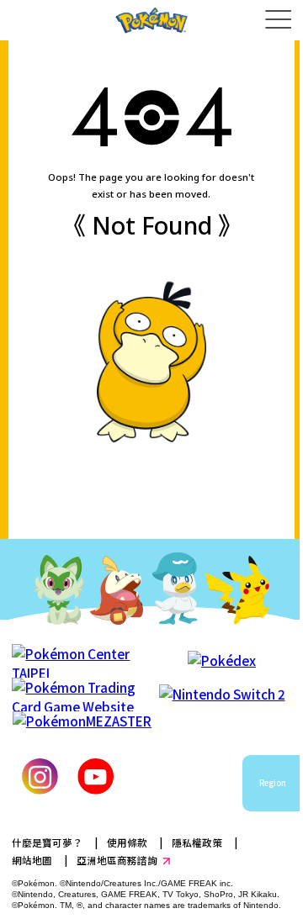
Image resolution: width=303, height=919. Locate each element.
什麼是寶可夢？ (47, 842)
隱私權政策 (197, 842)
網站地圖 (32, 860)
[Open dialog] (278, 20)
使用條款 (127, 842)
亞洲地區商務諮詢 (117, 860)
